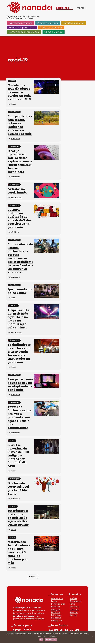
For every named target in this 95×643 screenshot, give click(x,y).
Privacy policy (51, 639)
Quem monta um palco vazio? (20, 291)
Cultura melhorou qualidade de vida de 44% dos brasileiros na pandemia (19, 218)
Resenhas (74, 612)
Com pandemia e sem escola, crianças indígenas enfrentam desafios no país (20, 125)
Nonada (13, 104)
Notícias (73, 598)
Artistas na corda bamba (17, 190)
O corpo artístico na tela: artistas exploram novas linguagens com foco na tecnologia (20, 161)
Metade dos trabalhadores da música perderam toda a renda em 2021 (19, 92)
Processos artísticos (20, 23)
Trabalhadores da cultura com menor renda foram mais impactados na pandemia (19, 353)
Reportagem (14, 112)
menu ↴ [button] (82, 8)
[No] (92, 637)
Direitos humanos (73, 23)
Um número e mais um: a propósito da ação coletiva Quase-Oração (18, 517)
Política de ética (58, 604)
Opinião (73, 615)
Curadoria (74, 609)
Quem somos (57, 598)
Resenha (13, 506)
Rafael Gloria (15, 232)
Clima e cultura (53, 32)
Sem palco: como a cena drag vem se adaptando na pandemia (20, 384)
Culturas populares (51, 27)
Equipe (54, 601)
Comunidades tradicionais (24, 32)
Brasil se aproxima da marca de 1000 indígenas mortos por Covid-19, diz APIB (18, 455)
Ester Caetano (15, 139)
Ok (41, 639)
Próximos (33, 576)
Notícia (12, 81)
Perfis (72, 604)
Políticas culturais (47, 23)
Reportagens (75, 601)
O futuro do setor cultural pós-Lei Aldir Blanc (18, 488)
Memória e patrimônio (22, 27)
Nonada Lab (56, 620)
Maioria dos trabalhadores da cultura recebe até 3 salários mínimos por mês (19, 552)
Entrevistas (74, 606)
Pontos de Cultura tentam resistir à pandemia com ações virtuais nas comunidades (19, 417)
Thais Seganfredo (16, 197)
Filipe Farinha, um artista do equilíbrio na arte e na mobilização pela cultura (19, 318)
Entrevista (13, 306)
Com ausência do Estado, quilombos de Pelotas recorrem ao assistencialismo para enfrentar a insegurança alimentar (20, 258)
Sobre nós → (64, 8)
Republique (56, 618)
